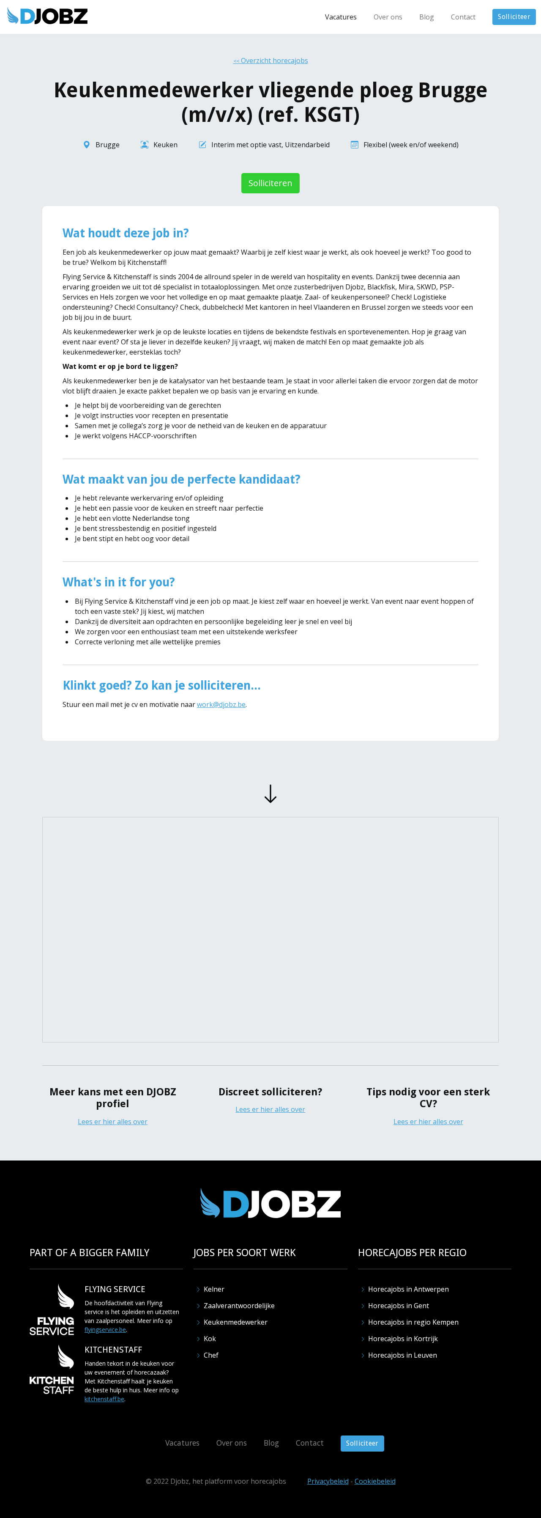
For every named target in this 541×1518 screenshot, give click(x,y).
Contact (463, 17)
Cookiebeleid (375, 1481)
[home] (47, 15)
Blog (426, 17)
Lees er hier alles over (113, 1121)
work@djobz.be (221, 704)
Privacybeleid (328, 1481)
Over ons (388, 17)
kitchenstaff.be (104, 1399)
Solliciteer (514, 17)
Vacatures (341, 17)
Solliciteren (270, 183)
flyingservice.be (105, 1330)
